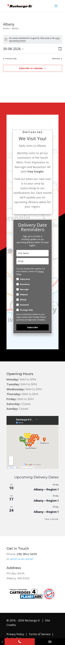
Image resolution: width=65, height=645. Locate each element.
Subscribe (32, 327)
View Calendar (51, 519)
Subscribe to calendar (31, 68)
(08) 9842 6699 (27, 554)
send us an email (21, 559)
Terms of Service (39, 634)
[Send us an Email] (50, 641)
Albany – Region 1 (46, 489)
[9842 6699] (20, 641)
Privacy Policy (15, 634)
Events (6, 28)
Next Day (56, 58)
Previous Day (10, 58)
